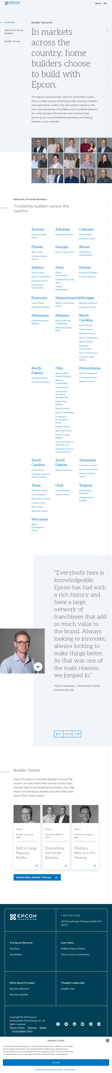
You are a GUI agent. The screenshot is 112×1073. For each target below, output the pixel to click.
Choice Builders (62, 490)
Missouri (62, 315)
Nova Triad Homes (88, 352)
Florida (37, 247)
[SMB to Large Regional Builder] (27, 837)
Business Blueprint (20, 988)
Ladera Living (38, 502)
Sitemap (32, 1027)
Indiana (38, 267)
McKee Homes (86, 341)
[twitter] (66, 1024)
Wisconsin (40, 519)
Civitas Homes (86, 329)
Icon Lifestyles (38, 494)
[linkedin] (74, 1024)
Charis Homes (62, 387)
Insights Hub (67, 988)
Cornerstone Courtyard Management (61, 394)
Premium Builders (87, 276)
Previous (58, 734)
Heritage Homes (39, 378)
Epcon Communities (64, 252)
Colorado (86, 229)
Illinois (84, 247)
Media (43, 1027)
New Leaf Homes (63, 430)
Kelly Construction (64, 470)
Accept (56, 1062)
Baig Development (88, 303)
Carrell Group (85, 325)
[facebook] (58, 1024)
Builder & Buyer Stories (73, 948)
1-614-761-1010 (70, 915)
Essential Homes (40, 280)
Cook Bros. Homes (88, 465)
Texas (36, 485)
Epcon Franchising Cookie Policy (49, 1069)
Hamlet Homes (62, 494)
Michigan (86, 298)
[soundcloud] (98, 1024)
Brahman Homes (40, 490)
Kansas (84, 267)
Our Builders (16, 954)
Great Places (38, 303)
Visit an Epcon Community (75, 954)
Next (76, 734)
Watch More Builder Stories (33, 877)
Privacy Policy (69, 1069)
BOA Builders (85, 234)
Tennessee (87, 460)
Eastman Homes (87, 238)
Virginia (85, 485)
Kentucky (39, 298)
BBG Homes (37, 252)
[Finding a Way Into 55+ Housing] (85, 837)
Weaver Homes (86, 381)
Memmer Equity (62, 426)
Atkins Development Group (38, 527)
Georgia (61, 247)
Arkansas (62, 229)
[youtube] (82, 1024)
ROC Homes (37, 507)
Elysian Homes (62, 408)
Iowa (59, 267)
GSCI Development (88, 373)
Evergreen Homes (87, 307)
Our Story (15, 948)
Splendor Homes (40, 511)
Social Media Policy (22, 1031)
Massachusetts (67, 298)
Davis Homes (38, 272)
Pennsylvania (89, 368)
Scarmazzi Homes (88, 377)
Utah (59, 485)
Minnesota (40, 315)
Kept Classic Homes (41, 498)
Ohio (59, 368)
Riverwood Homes (64, 234)
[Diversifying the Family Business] (56, 837)
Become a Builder (19, 994)
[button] (107, 1040)
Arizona (38, 229)
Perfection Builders (88, 272)
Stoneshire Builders (41, 382)
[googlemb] (90, 1024)
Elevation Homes (87, 333)
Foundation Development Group (61, 419)
